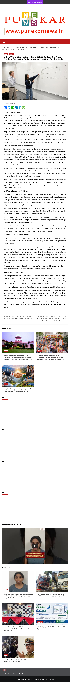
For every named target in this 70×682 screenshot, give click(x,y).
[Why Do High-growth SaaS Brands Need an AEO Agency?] (52, 614)
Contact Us (5, 673)
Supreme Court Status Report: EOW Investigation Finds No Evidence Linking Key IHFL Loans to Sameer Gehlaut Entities (18, 357)
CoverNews (40, 679)
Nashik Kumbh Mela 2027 (34, 2)
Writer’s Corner (26, 671)
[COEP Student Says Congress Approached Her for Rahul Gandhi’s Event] (35, 546)
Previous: (18, 316)
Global (5, 54)
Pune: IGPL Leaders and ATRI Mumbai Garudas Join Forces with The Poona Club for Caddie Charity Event (18, 629)
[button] (4, 41)
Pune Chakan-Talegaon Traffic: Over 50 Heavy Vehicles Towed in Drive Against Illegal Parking (51, 595)
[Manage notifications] (4, 670)
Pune (5, 589)
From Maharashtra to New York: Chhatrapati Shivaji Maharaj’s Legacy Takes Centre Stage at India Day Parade (50, 357)
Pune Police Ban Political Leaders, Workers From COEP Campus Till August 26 (18, 661)
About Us (61, 671)
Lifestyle (35, 671)
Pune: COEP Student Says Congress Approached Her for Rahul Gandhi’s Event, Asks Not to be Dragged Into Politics (18, 596)
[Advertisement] (35, 413)
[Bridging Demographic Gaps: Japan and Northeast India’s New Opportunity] (18, 376)
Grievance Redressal (17, 673)
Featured (42, 671)
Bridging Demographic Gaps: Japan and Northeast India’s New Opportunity (17, 390)
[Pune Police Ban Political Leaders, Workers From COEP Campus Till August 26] (18, 647)
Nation (11, 54)
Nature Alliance (52, 671)
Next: (51, 317)
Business (40, 622)
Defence (16, 671)
